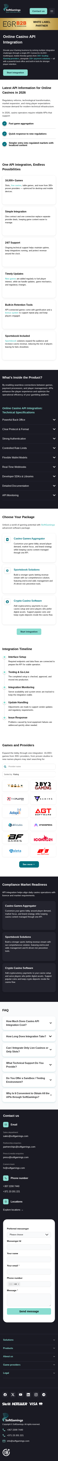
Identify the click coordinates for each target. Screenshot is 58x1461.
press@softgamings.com (16, 1157)
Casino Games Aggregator (29, 538)
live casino (16, 185)
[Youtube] (20, 1394)
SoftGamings (48, 525)
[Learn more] (15, 785)
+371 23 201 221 (11, 1191)
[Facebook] (5, 1394)
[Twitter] (13, 1394)
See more (27, 864)
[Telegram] (44, 1394)
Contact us (38, 11)
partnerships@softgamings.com (19, 1146)
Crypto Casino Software (28, 600)
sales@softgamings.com (15, 1136)
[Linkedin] (28, 1394)
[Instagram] (36, 1394)
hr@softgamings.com (14, 1168)
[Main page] (13, 8)
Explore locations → (13, 1209)
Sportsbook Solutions (27, 569)
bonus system (12, 313)
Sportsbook (10, 341)
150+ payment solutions (39, 59)
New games (10, 279)
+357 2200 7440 (11, 1186)
